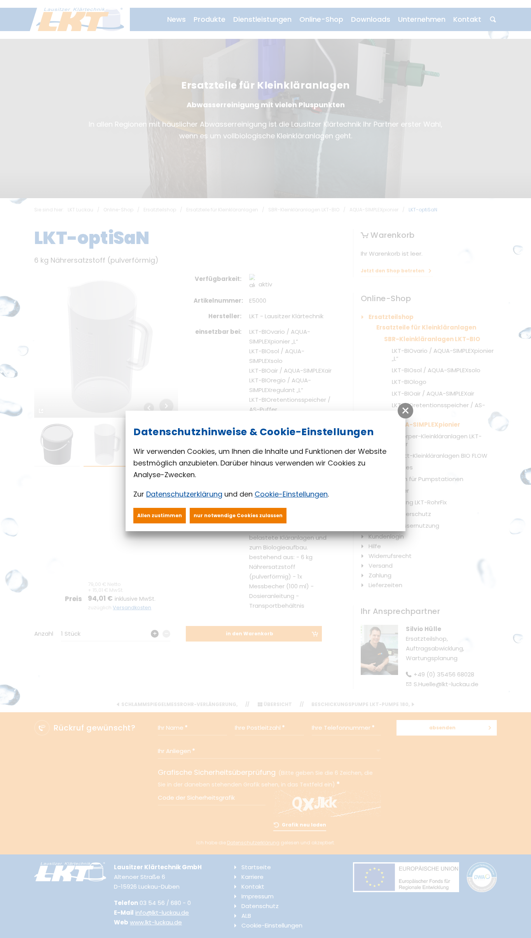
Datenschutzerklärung (184, 494)
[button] (405, 410)
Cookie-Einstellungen (291, 494)
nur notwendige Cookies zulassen (238, 515)
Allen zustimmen (159, 515)
